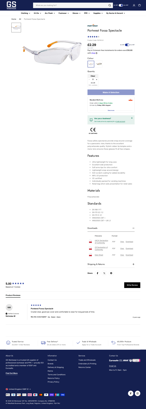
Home (13, 19)
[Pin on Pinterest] (111, 273)
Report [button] (53, 317)
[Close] (132, 118)
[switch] (121, 5)
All (20, 19)
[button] (111, 36)
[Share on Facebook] (97, 273)
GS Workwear (16, 401)
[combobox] (73, 5)
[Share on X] (104, 273)
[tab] (13, 296)
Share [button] (58, 317)
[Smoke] (98, 64)
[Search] (109, 5)
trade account (120, 121)
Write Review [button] (132, 285)
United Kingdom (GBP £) (19, 389)
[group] (18, 284)
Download (129, 242)
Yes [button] (49, 317)
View (122, 242)
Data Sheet (99, 255)
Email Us (112, 366)
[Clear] (90, 64)
